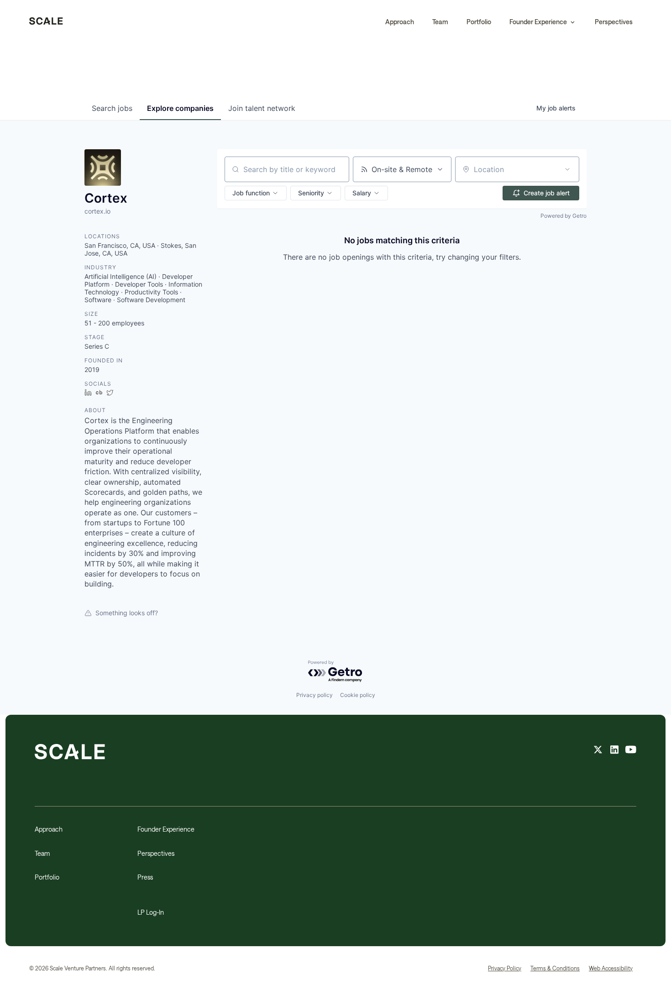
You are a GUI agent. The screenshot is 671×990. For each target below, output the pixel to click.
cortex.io (97, 211)
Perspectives (614, 22)
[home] (46, 21)
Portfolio (479, 22)
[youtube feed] (630, 751)
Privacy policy (314, 694)
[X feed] (597, 751)
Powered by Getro (563, 215)
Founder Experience (165, 829)
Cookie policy (357, 694)
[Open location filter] (567, 169)
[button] (543, 22)
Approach (399, 22)
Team (440, 22)
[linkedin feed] (614, 751)
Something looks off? (126, 613)
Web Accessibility (611, 968)
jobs (112, 108)
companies (180, 108)
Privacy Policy (504, 968)
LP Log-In (150, 912)
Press (145, 877)
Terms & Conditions (555, 968)
